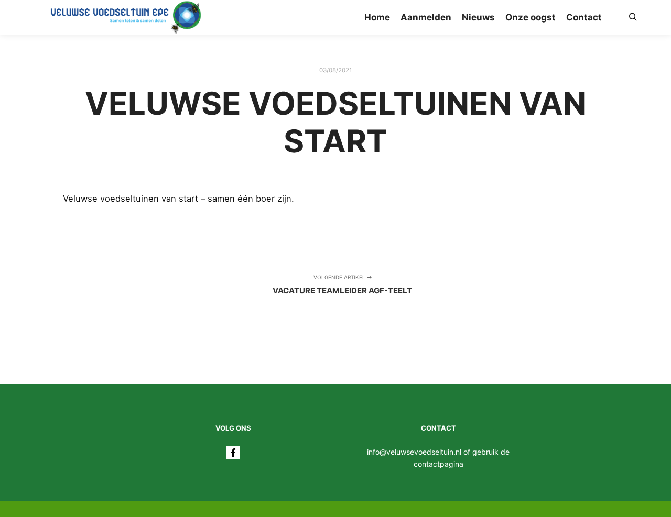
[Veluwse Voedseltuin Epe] (126, 17)
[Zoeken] (632, 17)
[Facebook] (233, 452)
